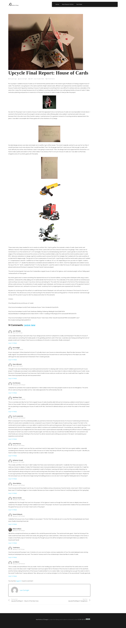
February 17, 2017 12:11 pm (18, 549)
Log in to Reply (12, 343)
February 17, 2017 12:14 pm (19, 530)
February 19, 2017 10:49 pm (19, 418)
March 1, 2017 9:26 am (18, 349)
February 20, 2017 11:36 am (19, 399)
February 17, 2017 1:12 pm (18, 462)
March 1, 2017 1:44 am (18, 366)
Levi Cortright (23, 78)
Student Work (40, 78)
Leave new (29, 325)
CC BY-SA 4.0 (82, 619)
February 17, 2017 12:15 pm (19, 485)
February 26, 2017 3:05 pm (19, 384)
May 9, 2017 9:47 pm (17, 333)
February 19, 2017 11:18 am (18, 445)
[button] (83, 4)
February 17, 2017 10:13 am (19, 563)
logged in (18, 581)
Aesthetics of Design (42, 619)
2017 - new (33, 78)
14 (51, 78)
